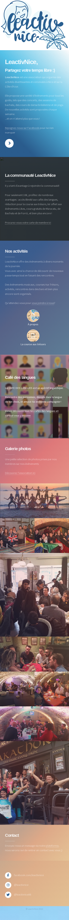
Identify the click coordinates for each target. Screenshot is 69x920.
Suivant (9, 143)
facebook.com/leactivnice (29, 875)
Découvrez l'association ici (20, 473)
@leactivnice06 (22, 894)
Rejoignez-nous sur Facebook (22, 128)
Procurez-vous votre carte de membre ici (28, 222)
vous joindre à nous (43, 303)
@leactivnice (21, 885)
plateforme (52, 845)
